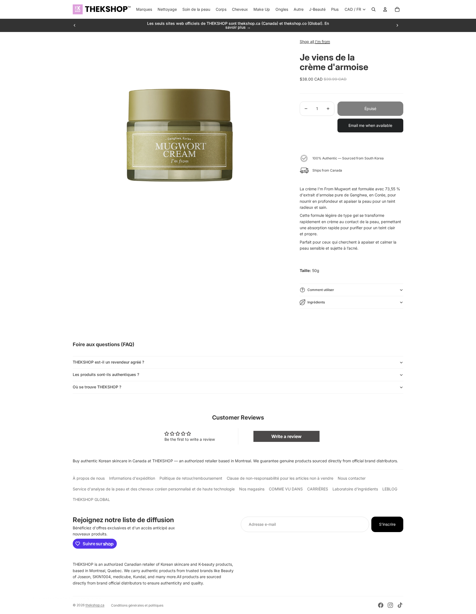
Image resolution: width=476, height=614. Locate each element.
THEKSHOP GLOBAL (91, 499)
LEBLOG (389, 489)
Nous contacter (352, 478)
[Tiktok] (400, 605)
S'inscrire (387, 524)
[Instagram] (390, 605)
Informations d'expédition (132, 478)
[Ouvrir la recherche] (373, 9)
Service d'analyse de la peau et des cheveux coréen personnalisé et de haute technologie (154, 489)
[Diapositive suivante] (397, 25)
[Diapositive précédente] (75, 25)
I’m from (322, 41)
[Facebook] (380, 605)
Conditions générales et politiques (137, 605)
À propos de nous (89, 478)
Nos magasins (251, 489)
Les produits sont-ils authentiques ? (106, 374)
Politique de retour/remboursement (190, 478)
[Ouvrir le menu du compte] (385, 9)
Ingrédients (316, 302)
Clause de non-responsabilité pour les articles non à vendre (280, 478)
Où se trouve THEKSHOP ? (97, 387)
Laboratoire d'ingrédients (355, 489)
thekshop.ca (94, 605)
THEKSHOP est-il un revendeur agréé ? (108, 362)
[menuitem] (334, 9)
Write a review (286, 436)
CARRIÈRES (317, 489)
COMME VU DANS (286, 489)
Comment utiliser (320, 290)
